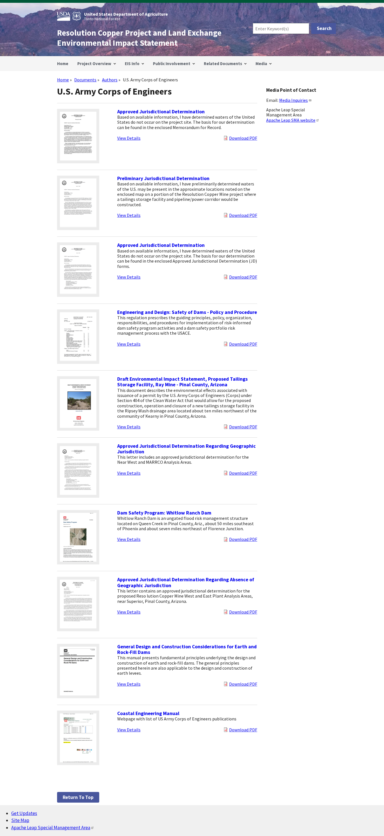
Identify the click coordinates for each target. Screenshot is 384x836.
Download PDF (243, 138)
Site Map (20, 820)
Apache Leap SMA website (290, 120)
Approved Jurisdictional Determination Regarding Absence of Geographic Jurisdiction (185, 582)
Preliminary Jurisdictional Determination (163, 178)
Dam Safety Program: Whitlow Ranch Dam (164, 513)
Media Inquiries (293, 100)
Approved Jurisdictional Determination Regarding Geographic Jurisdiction (186, 449)
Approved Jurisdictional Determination (161, 112)
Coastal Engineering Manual (148, 713)
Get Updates (24, 813)
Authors (110, 79)
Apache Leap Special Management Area (50, 827)
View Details (129, 138)
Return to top (78, 797)
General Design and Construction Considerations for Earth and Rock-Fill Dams (187, 649)
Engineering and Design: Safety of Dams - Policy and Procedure (187, 312)
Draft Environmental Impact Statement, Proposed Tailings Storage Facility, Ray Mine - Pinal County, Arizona (182, 382)
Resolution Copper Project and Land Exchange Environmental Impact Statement (139, 38)
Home (63, 79)
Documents (85, 79)
